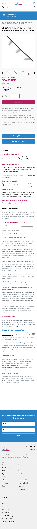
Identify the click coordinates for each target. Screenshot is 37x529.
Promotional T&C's (7, 519)
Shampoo (5, 483)
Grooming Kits (22, 480)
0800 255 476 (30, 446)
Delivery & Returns (18, 136)
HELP (10, 203)
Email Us (32, 449)
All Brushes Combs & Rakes (12, 22)
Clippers (4, 474)
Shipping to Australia (8, 522)
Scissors (4, 480)
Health (20, 474)
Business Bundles (23, 483)
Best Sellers (5, 465)
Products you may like (18, 141)
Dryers (20, 468)
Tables (20, 465)
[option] (9, 72)
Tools (3, 486)
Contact (4, 498)
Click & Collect (6, 513)
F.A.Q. (3, 501)
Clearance (21, 489)
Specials (21, 486)
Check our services (11, 16)
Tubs (19, 471)
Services (4, 507)
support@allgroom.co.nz (10, 368)
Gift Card (4, 471)
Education (21, 477)
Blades (4, 477)
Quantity (4, 96)
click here (15, 326)
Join (18, 435)
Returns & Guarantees (8, 510)
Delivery (4, 504)
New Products (6, 468)
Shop (3, 22)
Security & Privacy (7, 516)
